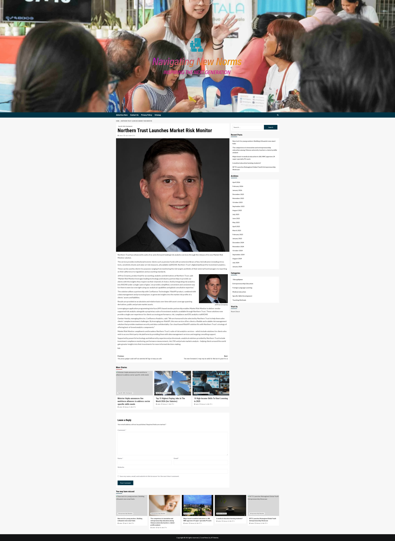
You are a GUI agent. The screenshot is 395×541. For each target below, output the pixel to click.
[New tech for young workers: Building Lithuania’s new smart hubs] (131, 505)
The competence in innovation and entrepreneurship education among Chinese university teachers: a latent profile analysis (254, 150)
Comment (122, 430)
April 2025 (236, 226)
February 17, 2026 (167, 404)
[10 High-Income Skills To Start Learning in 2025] (211, 383)
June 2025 (236, 218)
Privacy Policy (146, 115)
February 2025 (237, 234)
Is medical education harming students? (246, 163)
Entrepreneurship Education (242, 284)
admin (121, 135)
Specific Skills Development (125, 126)
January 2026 (237, 190)
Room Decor (235, 311)
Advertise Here (122, 115)
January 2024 (237, 267)
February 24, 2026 (194, 523)
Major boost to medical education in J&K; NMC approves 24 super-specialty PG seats (253, 158)
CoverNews (204, 538)
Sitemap (158, 115)
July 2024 (235, 262)
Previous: (140, 357)
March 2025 (236, 230)
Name (120, 458)
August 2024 (237, 258)
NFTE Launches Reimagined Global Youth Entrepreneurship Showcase (254, 168)
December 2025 (238, 194)
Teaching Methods (239, 300)
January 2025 (237, 238)
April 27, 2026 (128, 523)
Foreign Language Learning (242, 288)
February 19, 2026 (129, 407)
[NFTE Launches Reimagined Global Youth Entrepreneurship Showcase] (263, 505)
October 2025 (237, 202)
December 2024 (238, 242)
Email (176, 458)
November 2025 (238, 198)
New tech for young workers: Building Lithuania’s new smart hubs (254, 142)
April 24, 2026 (160, 527)
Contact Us (134, 115)
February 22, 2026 (260, 523)
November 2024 (238, 246)
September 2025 (238, 206)
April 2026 (236, 182)
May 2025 (236, 222)
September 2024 (238, 254)
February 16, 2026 (205, 404)
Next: (206, 357)
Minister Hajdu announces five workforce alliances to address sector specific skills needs (134, 401)
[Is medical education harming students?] (230, 505)
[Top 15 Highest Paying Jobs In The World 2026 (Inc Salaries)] (172, 383)
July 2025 (235, 214)
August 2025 (237, 210)
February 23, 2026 (227, 521)
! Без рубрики (237, 279)
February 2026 (237, 186)
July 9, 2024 (128, 135)
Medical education (239, 292)
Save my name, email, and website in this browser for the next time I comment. (149, 476)
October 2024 (237, 250)
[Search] (277, 115)
